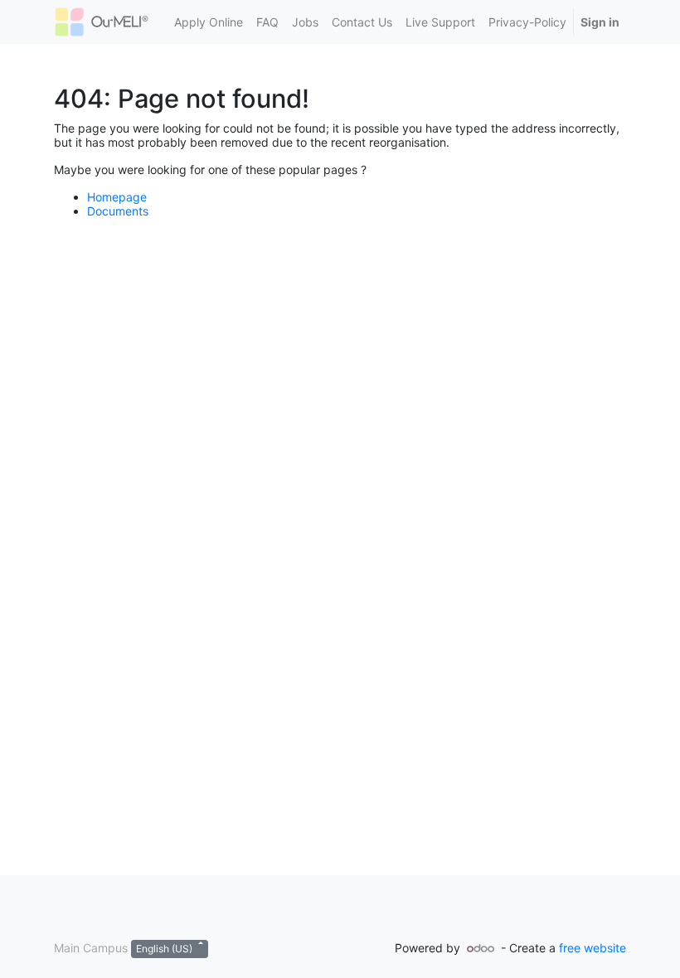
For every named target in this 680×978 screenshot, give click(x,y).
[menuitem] (209, 22)
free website (592, 948)
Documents (117, 211)
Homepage (117, 197)
